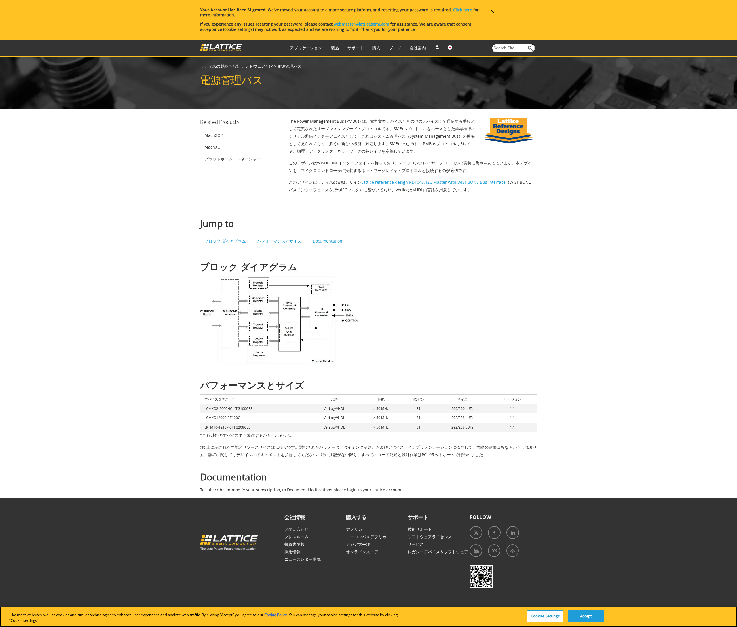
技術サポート (420, 529)
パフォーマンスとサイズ (279, 241)
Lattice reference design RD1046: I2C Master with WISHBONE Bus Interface (433, 182)
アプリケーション (306, 47)
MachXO (212, 147)
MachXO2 (213, 135)
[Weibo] (512, 551)
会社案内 (418, 47)
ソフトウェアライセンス (430, 536)
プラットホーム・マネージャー (232, 159)
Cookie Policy (275, 614)
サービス (416, 544)
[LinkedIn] (512, 532)
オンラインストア (362, 551)
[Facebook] (494, 532)
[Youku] (494, 551)
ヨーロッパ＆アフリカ (366, 536)
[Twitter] (476, 532)
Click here (462, 9)
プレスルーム (296, 536)
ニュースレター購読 (302, 559)
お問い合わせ (296, 529)
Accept (586, 616)
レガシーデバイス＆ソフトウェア (438, 551)
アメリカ (354, 529)
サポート (355, 47)
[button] (530, 48)
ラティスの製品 (214, 66)
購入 (376, 47)
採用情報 (292, 551)
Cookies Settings (545, 616)
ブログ (395, 47)
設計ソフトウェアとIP (253, 66)
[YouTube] (476, 551)
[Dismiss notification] (492, 11)
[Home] (221, 49)
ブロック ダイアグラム (225, 241)
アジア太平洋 (358, 544)
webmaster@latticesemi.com (361, 24)
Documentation (327, 241)
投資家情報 (294, 544)
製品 (335, 47)
